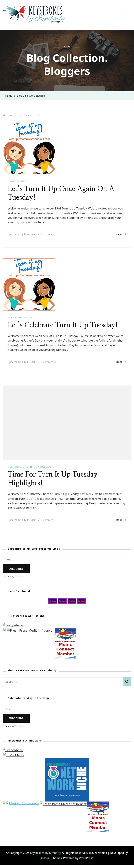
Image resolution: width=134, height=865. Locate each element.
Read (119, 234)
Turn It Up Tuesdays (21, 317)
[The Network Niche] (67, 760)
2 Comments (48, 362)
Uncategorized (18, 181)
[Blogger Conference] (22, 804)
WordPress (86, 858)
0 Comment (47, 520)
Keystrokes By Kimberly (45, 853)
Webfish (18, 576)
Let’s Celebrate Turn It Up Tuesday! (63, 325)
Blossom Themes (50, 858)
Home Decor (15, 466)
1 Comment (47, 235)
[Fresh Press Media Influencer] (30, 630)
